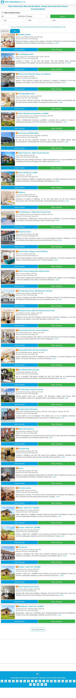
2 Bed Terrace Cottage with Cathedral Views (34, 271)
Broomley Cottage (24, 34)
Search (62, 16)
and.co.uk (14, 2)
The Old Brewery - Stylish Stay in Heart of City (35, 212)
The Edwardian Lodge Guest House (31, 389)
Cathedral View (24, 448)
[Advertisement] (38, 651)
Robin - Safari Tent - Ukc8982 (29, 508)
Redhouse (21, 192)
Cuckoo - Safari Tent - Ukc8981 (29, 527)
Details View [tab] (4, 31)
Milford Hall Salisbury (26, 429)
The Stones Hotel (25, 488)
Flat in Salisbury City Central (29, 586)
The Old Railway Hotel (25, 54)
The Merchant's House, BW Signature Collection (35, 291)
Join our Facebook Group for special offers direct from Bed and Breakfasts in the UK (38, 27)
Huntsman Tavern (25, 232)
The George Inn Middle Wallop (28, 133)
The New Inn (23, 547)
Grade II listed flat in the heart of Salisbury (33, 350)
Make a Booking (56, 49)
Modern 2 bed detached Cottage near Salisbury (34, 74)
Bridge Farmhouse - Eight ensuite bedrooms (33, 153)
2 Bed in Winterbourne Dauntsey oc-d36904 (33, 113)
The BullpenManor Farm (26, 94)
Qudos (21, 468)
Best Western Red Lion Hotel (29, 370)
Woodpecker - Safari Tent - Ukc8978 (31, 606)
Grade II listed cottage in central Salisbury (33, 251)
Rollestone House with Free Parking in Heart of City (37, 310)
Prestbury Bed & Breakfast (28, 409)
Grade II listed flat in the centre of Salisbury (34, 330)
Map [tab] (15, 31)
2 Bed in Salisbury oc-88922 (27, 172)
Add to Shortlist (19, 49)
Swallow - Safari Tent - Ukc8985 (29, 567)
